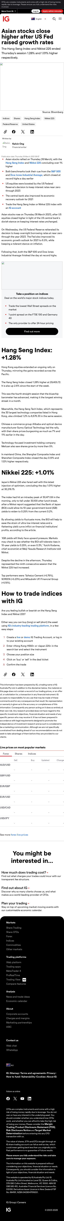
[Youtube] (22, 1098)
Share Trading (13, 927)
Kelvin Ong (18, 143)
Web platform (13, 962)
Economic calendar (16, 1000)
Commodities (13, 944)
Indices (6, 118)
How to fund (13, 1076)
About (9, 1008)
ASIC (8, 1026)
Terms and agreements (33, 1073)
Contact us (12, 1040)
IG (7, 1073)
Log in (36, 11)
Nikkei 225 (49, 118)
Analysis (10, 991)
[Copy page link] (5, 132)
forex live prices (19, 834)
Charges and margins (17, 1018)
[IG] (6, 19)
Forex (6, 753)
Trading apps (13, 966)
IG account (15, 207)
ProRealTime (13, 975)
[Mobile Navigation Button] (60, 19)
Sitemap (14, 1073)
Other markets (14, 949)
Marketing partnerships (19, 1022)
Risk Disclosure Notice (18, 1130)
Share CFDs (12, 932)
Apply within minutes (52, 11)
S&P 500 (56, 171)
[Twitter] (23, 132)
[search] (54, 19)
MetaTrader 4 (13, 970)
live (18, 637)
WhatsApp (12, 1049)
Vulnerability (28, 1076)
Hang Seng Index (32, 118)
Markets (10, 922)
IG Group (11, 1202)
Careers (21, 1202)
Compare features (16, 983)
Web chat (11, 1045)
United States (28, 124)
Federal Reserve (10, 124)
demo (27, 637)
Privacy (51, 1073)
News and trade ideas (18, 996)
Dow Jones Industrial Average (26, 174)
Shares (17, 118)
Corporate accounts (17, 1013)
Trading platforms (16, 956)
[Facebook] (14, 132)
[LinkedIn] (32, 132)
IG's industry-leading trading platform (28, 625)
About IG (52, 1076)
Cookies (40, 1076)
